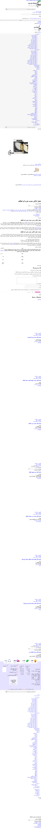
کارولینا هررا (34, 104)
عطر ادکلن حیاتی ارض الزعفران (34, 337)
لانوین (36, 111)
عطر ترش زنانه (34, 39)
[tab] (37, 213)
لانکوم (36, 110)
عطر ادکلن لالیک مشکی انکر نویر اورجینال (32, 603)
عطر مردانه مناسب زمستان (32, 63)
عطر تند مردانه (34, 53)
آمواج (36, 73)
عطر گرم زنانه (34, 36)
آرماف (35, 72)
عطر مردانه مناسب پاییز (32, 62)
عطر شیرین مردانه (33, 55)
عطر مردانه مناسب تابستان (32, 724)
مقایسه (37, 794)
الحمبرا (35, 78)
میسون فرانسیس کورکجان (32, 114)
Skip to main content (37, 0)
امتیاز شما (39, 275)
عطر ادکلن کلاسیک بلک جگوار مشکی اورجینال (31, 559)
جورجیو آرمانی (34, 90)
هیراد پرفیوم (13, 244)
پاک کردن (37, 467)
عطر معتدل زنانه (34, 42)
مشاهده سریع (38, 334)
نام (40, 285)
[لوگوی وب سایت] (34, 7)
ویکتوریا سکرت (34, 118)
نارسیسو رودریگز (34, 115)
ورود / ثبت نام (36, 795)
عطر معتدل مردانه (33, 721)
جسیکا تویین (34, 88)
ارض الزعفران (34, 75)
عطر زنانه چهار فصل (33, 48)
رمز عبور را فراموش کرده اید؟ (35, 18)
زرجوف (35, 759)
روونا (36, 758)
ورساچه (35, 117)
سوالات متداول (34, 121)
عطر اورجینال (36, 165)
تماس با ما (35, 122)
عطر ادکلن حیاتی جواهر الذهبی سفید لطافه (32, 380)
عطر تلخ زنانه (34, 37)
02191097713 (12, 672)
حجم (40, 467)
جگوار (36, 89)
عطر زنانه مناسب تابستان (32, 45)
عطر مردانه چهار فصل (33, 64)
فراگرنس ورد (34, 101)
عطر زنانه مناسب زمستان (32, 47)
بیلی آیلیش (35, 70)
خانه (40, 165)
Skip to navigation (29, 0)
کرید (36, 107)
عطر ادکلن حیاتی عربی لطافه (35, 423)
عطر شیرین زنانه (34, 40)
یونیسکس (2, 250)
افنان (36, 77)
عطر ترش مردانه (34, 54)
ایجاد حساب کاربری (35, 12)
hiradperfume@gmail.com (12, 675)
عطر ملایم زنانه (34, 41)
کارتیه (36, 103)
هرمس (35, 116)
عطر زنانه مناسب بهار (33, 44)
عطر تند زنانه (34, 38)
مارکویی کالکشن (34, 113)
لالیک (36, 109)
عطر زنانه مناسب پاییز (33, 46)
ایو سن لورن (34, 80)
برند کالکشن (34, 81)
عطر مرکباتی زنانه (33, 43)
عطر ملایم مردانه (34, 56)
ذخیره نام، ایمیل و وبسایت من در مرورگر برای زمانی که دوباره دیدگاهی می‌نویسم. (25, 289)
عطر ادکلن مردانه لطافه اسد (35, 652)
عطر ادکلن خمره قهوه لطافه (35, 472)
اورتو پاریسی (34, 79)
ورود (40, 16)
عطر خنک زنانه (34, 35)
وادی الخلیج (35, 119)
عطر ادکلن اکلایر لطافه (37, 174)
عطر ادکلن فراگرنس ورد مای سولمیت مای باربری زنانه (31, 184)
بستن (40, 798)
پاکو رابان (35, 84)
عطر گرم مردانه (34, 51)
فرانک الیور (35, 102)
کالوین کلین (35, 106)
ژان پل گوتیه (34, 98)
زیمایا (36, 71)
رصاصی (35, 757)
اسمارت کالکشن (34, 76)
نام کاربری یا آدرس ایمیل (36, 14)
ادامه (20, 20)
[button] (37, 341)
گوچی (36, 108)
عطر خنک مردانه (34, 50)
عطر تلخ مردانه (34, 52)
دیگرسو (9, 689)
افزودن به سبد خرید (38, 206)
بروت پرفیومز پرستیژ (33, 82)
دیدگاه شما (39, 283)
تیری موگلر (35, 86)
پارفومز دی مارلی (33, 83)
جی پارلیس (35, 91)
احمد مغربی (35, 74)
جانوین (35, 87)
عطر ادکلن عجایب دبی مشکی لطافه (33, 516)
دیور (36, 756)
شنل (36, 100)
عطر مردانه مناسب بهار (32, 723)
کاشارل (35, 105)
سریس (35, 99)
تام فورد (35, 85)
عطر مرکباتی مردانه (33, 722)
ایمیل (40, 287)
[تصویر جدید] (32, 292)
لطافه (36, 112)
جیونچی (35, 92)
